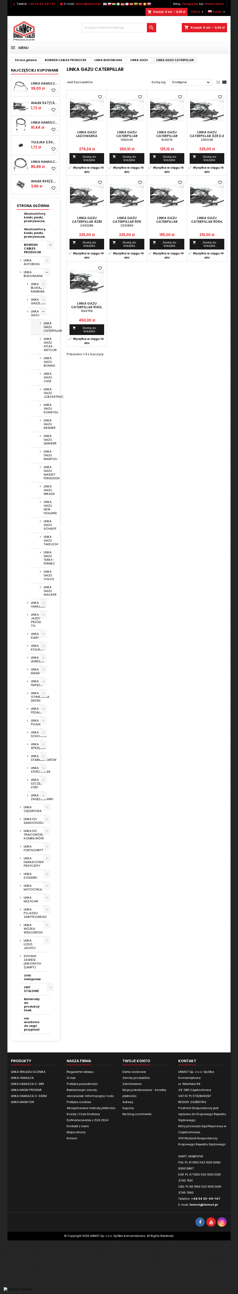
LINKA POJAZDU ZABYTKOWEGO (35, 913)
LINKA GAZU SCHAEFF (47, 525)
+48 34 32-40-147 (41, 4)
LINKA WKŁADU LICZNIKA (28, 1072)
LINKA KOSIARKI (30, 876)
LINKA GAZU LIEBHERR (47, 440)
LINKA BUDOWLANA (33, 274)
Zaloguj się (190, 4)
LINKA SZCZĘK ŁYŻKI (36, 783)
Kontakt (187, 1061)
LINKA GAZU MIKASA (47, 490)
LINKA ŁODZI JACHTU (30, 944)
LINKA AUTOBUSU (32, 262)
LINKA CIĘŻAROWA (33, 809)
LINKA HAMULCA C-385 (27, 1084)
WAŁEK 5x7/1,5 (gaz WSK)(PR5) (44, 103)
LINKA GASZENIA (37, 301)
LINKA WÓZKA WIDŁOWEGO (33, 929)
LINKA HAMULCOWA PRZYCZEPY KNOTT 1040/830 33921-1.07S (44, 162)
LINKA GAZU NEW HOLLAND (47, 507)
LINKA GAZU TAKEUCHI (47, 540)
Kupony (128, 1108)
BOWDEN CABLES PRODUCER (32, 248)
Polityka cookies (79, 1102)
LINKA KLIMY (35, 636)
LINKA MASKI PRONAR (26, 1090)
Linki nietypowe (32, 977)
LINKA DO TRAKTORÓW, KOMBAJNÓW (34, 835)
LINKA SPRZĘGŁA (37, 746)
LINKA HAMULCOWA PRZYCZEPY (34, 862)
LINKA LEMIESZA (37, 659)
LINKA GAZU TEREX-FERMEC (47, 558)
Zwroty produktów (136, 1078)
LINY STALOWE (31, 989)
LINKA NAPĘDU (37, 683)
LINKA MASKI (35, 671)
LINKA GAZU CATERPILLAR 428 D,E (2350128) (207, 136)
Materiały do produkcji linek (32, 1004)
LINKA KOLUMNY (37, 648)
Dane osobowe (134, 1072)
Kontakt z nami (78, 1126)
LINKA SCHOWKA (37, 734)
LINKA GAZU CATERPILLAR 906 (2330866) (126, 222)
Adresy (127, 1102)
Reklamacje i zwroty (82, 1090)
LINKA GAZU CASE (47, 377)
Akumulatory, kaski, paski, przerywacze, (35, 217)
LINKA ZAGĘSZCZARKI (37, 797)
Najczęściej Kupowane (34, 70)
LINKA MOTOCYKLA (33, 887)
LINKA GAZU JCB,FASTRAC (47, 393)
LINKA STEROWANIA (37, 770)
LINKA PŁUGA (36, 722)
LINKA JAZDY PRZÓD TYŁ (36, 620)
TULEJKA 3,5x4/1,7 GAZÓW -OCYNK (44, 142)
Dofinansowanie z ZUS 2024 (88, 1120)
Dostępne (191, 82)
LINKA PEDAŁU (36, 710)
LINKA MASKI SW (22, 1102)
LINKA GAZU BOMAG (47, 362)
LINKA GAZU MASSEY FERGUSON (47, 472)
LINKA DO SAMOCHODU (34, 821)
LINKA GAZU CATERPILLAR (47, 327)
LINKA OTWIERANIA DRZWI (37, 697)
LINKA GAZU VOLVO (47, 575)
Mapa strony (76, 1132)
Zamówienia (132, 1084)
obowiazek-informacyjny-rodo (90, 1096)
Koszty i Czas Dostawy (83, 1114)
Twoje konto (136, 1061)
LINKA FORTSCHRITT (33, 848)
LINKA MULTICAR (31, 899)
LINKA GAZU (35, 313)
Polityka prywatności (82, 1084)
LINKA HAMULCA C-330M (29, 1096)
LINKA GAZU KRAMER (47, 424)
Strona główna (33, 205)
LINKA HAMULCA (37, 605)
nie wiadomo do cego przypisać (32, 1024)
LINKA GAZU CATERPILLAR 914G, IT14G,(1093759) (86, 307)
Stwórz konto (214, 4)
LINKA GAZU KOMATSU (47, 408)
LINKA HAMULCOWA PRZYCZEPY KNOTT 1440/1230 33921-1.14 (44, 83)
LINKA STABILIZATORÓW (37, 758)
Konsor (72, 1138)
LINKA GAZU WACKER (47, 591)
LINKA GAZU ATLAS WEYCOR (47, 344)
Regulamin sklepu (80, 1072)
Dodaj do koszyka (84, 158)
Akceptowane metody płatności (91, 1108)
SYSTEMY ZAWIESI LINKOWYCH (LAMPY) (32, 961)
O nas (71, 1078)
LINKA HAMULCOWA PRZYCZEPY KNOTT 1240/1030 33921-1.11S (44, 122)
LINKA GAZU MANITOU (47, 455)
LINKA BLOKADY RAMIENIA (37, 288)
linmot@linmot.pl (88, 4)
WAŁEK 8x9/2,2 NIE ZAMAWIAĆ (44, 181)
